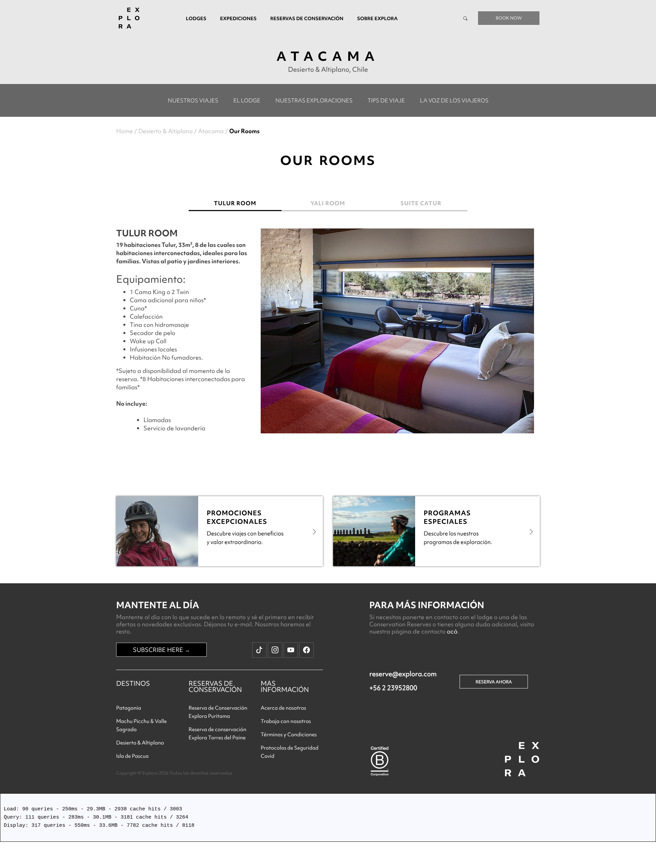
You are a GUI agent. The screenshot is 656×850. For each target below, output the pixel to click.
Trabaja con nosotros (286, 721)
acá (452, 631)
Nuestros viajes (193, 100)
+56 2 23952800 (393, 687)
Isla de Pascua (132, 756)
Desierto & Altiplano (165, 131)
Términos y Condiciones (289, 734)
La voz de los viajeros (454, 100)
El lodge (246, 100)
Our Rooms (244, 131)
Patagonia (128, 708)
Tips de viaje (386, 100)
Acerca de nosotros (283, 708)
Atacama (211, 131)
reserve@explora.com (403, 673)
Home (124, 131)
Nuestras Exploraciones (314, 100)
